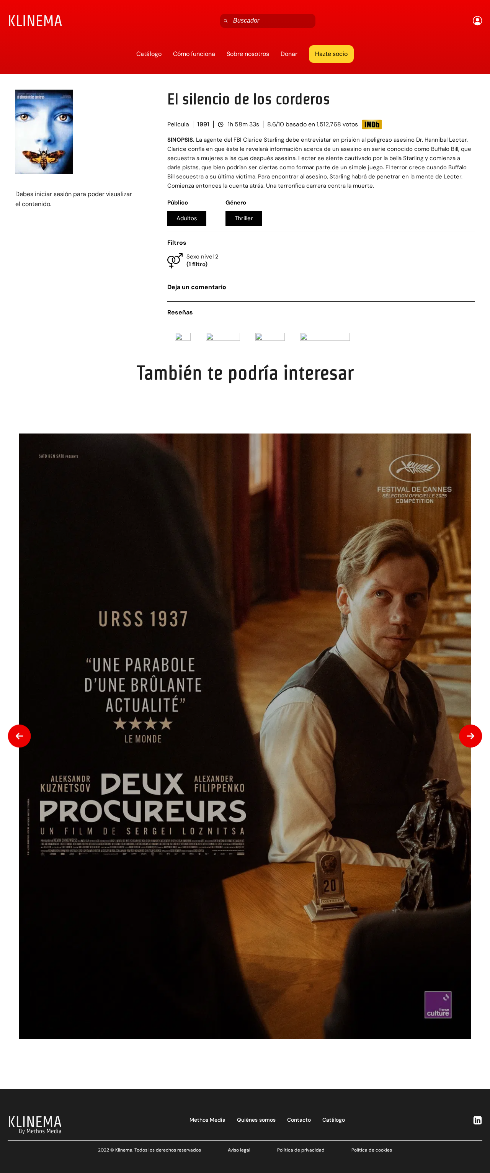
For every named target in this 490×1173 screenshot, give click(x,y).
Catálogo (149, 54)
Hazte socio (331, 54)
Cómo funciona (194, 54)
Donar (289, 54)
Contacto (299, 1119)
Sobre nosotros (248, 54)
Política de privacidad (301, 1150)
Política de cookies (371, 1150)
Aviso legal (239, 1150)
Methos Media (207, 1119)
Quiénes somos (256, 1119)
